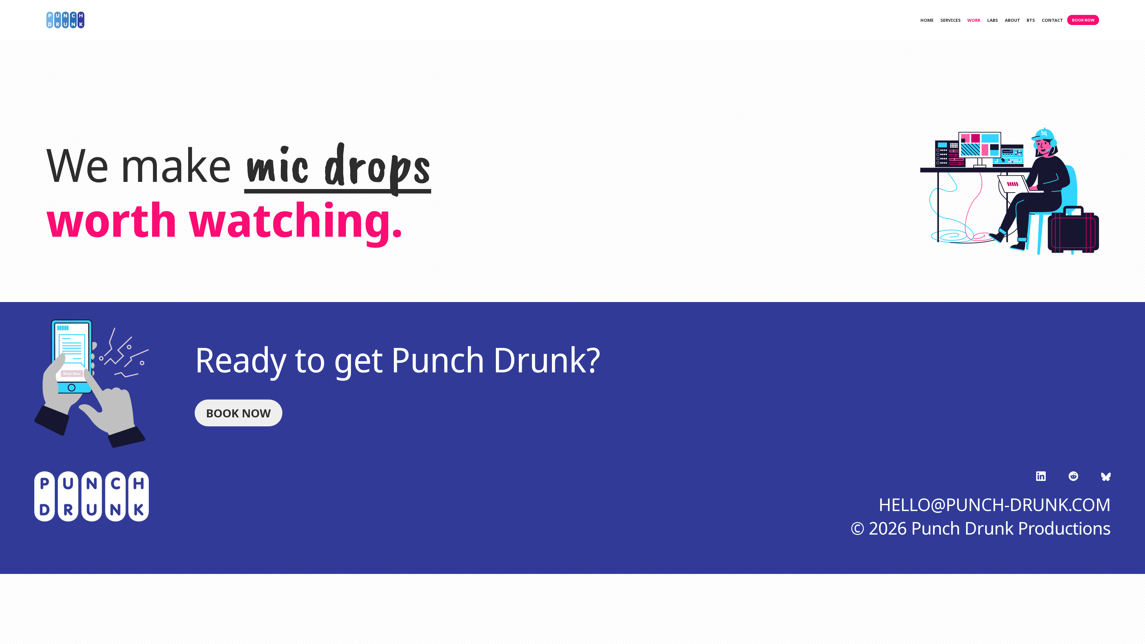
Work (973, 20)
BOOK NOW (1083, 20)
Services (950, 20)
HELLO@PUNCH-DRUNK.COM (994, 504)
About (1012, 20)
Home (927, 20)
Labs (992, 20)
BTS (1031, 20)
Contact (1052, 20)
